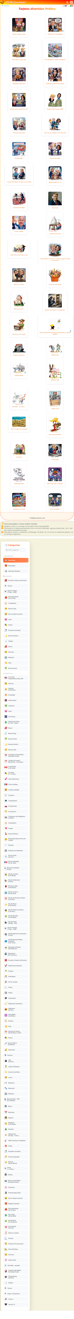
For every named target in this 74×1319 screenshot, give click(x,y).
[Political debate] (19, 369)
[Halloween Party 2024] (19, 75)
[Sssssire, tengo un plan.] (19, 26)
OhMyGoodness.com (38, 518)
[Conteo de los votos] (55, 224)
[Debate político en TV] (55, 174)
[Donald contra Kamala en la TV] (19, 101)
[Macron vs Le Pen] (19, 276)
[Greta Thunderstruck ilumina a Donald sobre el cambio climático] (55, 326)
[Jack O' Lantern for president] (19, 423)
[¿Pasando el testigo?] (19, 199)
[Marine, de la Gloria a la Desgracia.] (55, 302)
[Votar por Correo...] (19, 301)
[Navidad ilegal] (19, 150)
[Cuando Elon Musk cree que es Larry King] (19, 174)
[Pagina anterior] (2, 5)
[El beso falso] (55, 451)
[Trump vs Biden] (19, 223)
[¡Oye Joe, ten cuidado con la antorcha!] (55, 125)
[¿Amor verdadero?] (55, 501)
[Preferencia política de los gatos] (55, 75)
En (69, 6)
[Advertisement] (37, 1315)
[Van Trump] (55, 200)
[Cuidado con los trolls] (19, 501)
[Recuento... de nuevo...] (19, 398)
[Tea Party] (19, 450)
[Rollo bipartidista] (19, 475)
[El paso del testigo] (55, 150)
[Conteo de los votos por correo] (19, 249)
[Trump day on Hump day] (19, 51)
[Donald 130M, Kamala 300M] (55, 101)
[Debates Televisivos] (19, 349)
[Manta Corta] (55, 399)
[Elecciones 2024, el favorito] (55, 475)
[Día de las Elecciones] (55, 276)
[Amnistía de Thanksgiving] (55, 26)
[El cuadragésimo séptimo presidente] (55, 51)
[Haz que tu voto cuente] (18, 326)
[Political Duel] (55, 349)
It (73, 6)
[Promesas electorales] (19, 125)
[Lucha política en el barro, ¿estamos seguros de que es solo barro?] (55, 251)
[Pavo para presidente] (55, 425)
